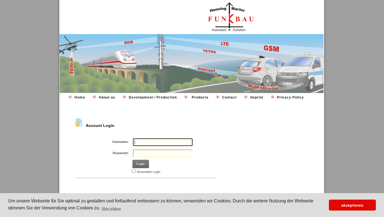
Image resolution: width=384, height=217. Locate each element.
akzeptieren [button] (352, 205)
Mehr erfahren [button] (111, 209)
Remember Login (148, 171)
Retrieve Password (92, 186)
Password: (120, 153)
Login (140, 164)
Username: (120, 141)
